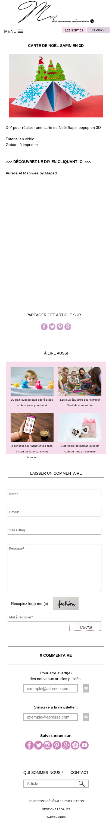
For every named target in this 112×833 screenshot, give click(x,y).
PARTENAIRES (56, 817)
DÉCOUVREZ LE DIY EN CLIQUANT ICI (48, 161)
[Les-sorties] (73, 31)
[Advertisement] (56, 255)
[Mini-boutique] (98, 31)
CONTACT (79, 772)
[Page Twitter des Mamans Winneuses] (52, 329)
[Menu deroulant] (14, 31)
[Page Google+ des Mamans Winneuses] (67, 329)
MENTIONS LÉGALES (56, 809)
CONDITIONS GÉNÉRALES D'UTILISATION (56, 801)
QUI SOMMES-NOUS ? (43, 772)
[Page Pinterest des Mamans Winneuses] (60, 329)
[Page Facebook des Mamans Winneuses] (44, 329)
